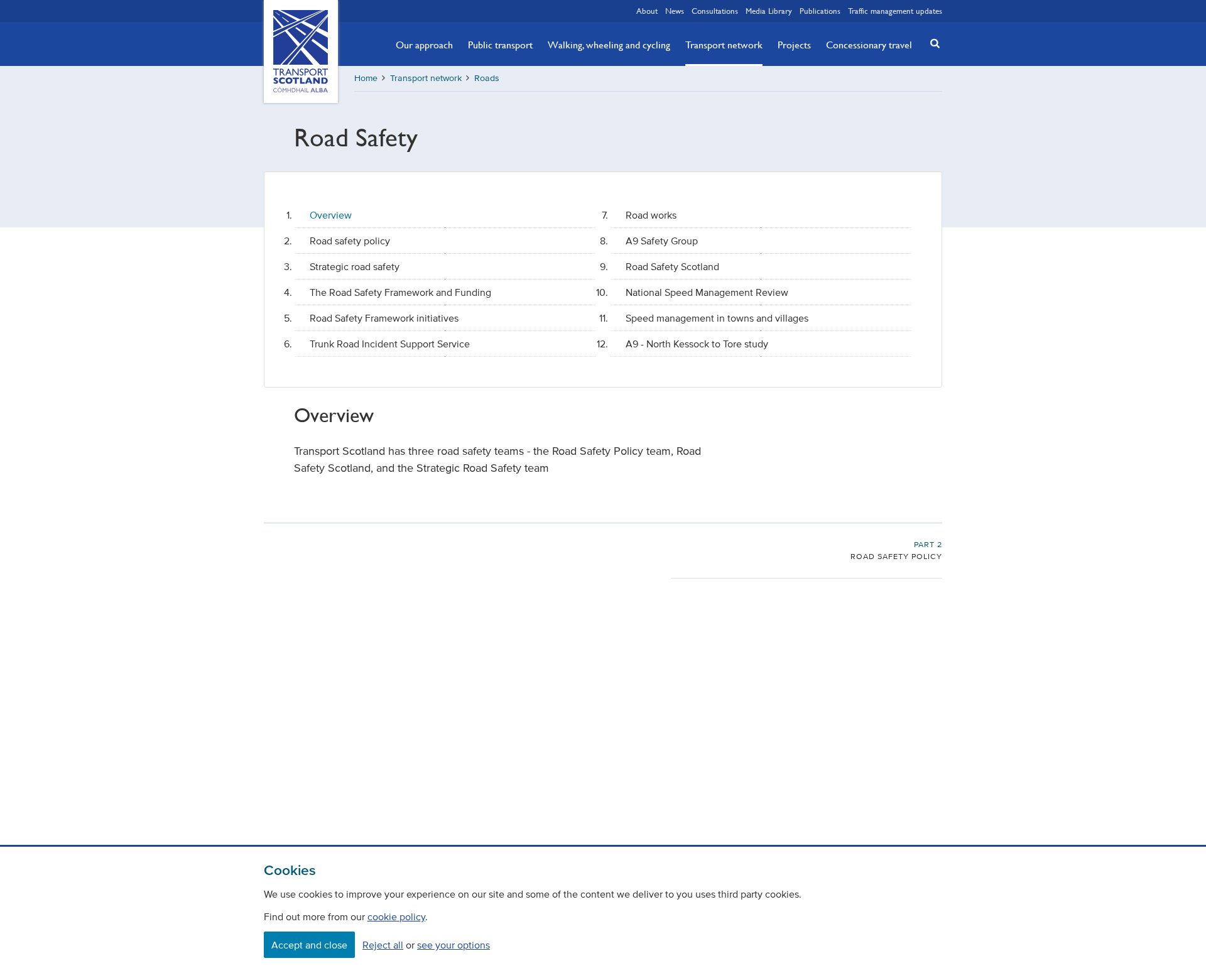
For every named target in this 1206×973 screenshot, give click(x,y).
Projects (794, 44)
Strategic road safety (354, 266)
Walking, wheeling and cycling (609, 44)
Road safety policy (350, 240)
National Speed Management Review (707, 292)
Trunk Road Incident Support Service (390, 343)
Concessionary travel (869, 44)
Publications (820, 11)
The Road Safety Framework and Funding (400, 292)
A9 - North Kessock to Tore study (697, 343)
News (674, 11)
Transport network (724, 44)
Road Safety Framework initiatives (384, 317)
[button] (931, 43)
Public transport (500, 44)
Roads (486, 78)
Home (366, 78)
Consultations (715, 11)
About (647, 11)
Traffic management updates (895, 11)
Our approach (424, 44)
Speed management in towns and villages (717, 317)
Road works (651, 214)
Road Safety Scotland (672, 266)
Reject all (382, 944)
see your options (453, 944)
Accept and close (309, 944)
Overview (331, 214)
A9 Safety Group (662, 240)
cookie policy (396, 916)
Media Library (769, 11)
